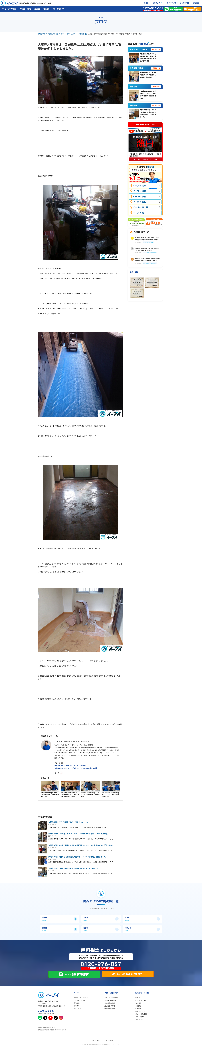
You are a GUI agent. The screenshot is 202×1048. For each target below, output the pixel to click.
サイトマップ (139, 1019)
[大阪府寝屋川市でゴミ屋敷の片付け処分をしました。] (42, 825)
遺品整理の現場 (109, 1006)
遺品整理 (37, 9)
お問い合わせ (109, 1041)
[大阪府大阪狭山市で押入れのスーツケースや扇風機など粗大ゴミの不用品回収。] (42, 837)
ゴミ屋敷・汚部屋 (25, 9)
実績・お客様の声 (58, 9)
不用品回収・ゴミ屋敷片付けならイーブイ (51, 34)
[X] (55, 773)
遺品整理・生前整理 (54, 790)
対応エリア (156, 3)
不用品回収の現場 (110, 1000)
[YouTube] (61, 773)
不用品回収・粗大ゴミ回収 (72, 790)
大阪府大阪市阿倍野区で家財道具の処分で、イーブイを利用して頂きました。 (77, 857)
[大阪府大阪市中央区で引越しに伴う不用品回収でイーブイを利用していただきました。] (42, 848)
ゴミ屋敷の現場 (109, 1003)
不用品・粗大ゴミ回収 (9, 9)
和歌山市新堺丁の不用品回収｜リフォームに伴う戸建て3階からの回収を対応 (111, 794)
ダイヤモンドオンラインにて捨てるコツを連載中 (70, 766)
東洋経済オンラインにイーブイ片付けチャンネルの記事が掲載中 (75, 768)
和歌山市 (117, 790)
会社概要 (196, 3)
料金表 (146, 3)
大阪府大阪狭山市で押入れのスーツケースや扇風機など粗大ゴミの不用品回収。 (78, 834)
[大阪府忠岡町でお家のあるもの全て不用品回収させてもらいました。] (42, 872)
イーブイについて (170, 3)
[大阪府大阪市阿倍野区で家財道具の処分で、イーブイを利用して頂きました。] (42, 860)
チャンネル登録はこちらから (145, 159)
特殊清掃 (46, 9)
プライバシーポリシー (96, 1041)
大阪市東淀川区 (82, 34)
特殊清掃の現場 (109, 1008)
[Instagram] (58, 773)
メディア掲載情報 (141, 1014)
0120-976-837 (46, 1010)
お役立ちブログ (140, 1011)
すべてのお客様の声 (111, 997)
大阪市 (73, 34)
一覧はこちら (156, 49)
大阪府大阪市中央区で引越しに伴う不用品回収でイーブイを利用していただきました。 (81, 845)
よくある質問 (184, 3)
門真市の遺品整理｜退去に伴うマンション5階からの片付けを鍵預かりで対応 (50, 794)
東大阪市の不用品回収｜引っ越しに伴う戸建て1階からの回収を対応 (90, 794)
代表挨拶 (138, 1006)
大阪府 (68, 34)
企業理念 (138, 1008)
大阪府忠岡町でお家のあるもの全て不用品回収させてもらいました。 (74, 868)
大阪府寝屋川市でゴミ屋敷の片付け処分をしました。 (68, 822)
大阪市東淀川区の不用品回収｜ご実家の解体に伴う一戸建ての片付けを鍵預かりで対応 (70, 794)
